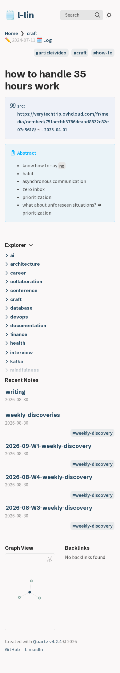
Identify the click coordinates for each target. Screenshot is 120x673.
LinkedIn (34, 649)
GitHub (12, 649)
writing (15, 391)
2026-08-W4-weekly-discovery (49, 477)
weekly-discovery (94, 433)
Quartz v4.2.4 (47, 641)
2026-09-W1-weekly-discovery (48, 445)
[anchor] (65, 86)
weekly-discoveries (33, 414)
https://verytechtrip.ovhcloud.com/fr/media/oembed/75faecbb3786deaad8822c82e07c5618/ (63, 122)
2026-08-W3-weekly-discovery (49, 507)
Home (11, 33)
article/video (52, 53)
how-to (104, 53)
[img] (97, 15)
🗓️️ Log (43, 40)
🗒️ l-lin (19, 15)
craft (32, 33)
